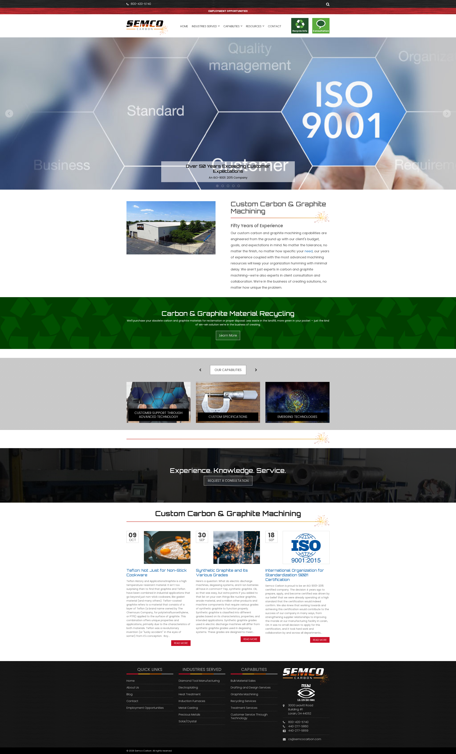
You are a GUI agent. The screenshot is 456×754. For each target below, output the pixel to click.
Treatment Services (244, 708)
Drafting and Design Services (251, 687)
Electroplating (188, 687)
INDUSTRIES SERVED (204, 26)
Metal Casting (188, 708)
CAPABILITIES (231, 26)
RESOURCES (253, 26)
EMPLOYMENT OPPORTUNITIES (228, 11)
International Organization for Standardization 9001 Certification (294, 575)
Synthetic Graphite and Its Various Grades (222, 572)
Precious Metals (189, 715)
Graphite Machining (244, 694)
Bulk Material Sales (243, 681)
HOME (184, 26)
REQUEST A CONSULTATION (228, 480)
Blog (129, 694)
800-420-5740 (141, 4)
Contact (132, 701)
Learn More (228, 335)
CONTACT (274, 26)
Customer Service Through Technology (249, 716)
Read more (181, 643)
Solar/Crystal (187, 721)
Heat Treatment (190, 694)
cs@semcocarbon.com (304, 739)
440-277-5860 (298, 726)
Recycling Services (243, 701)
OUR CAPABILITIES (228, 370)
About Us (132, 687)
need (309, 251)
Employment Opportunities (145, 708)
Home (130, 681)
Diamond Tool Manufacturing (199, 681)
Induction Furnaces (192, 701)
